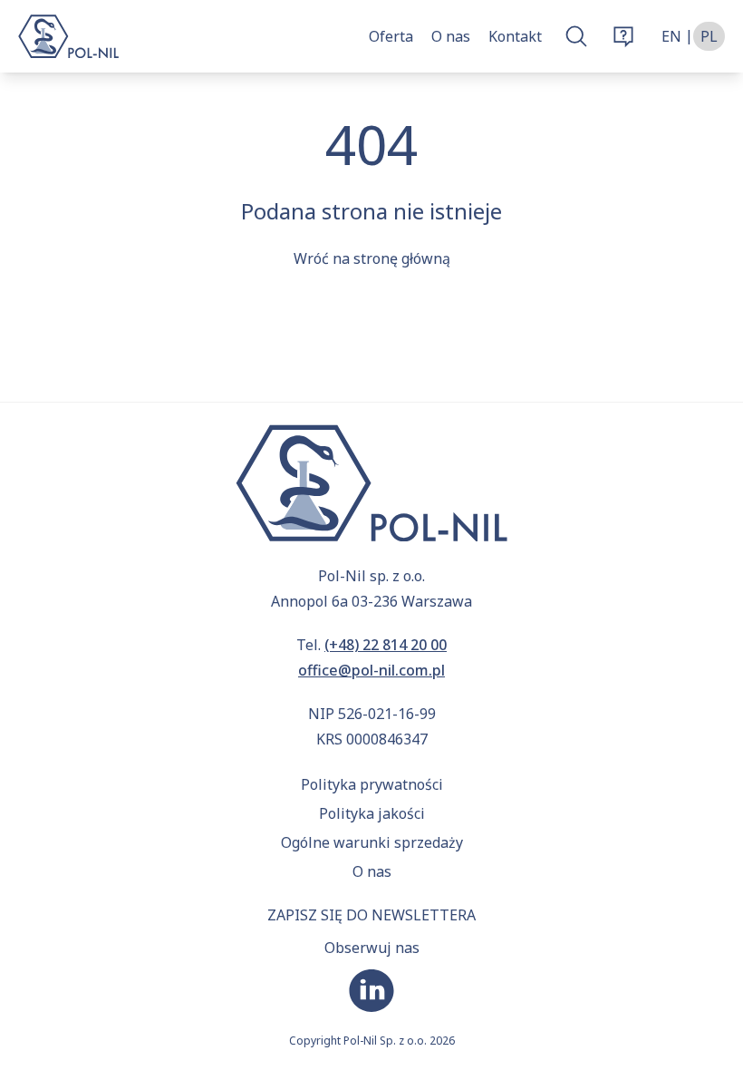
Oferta (391, 36)
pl (709, 36)
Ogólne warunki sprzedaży (372, 842)
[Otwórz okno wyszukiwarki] (576, 36)
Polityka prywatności (372, 784)
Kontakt (515, 36)
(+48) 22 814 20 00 (385, 645)
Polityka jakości (372, 813)
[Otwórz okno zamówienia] (623, 36)
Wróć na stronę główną (372, 258)
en (671, 36)
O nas (450, 36)
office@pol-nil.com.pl (371, 670)
